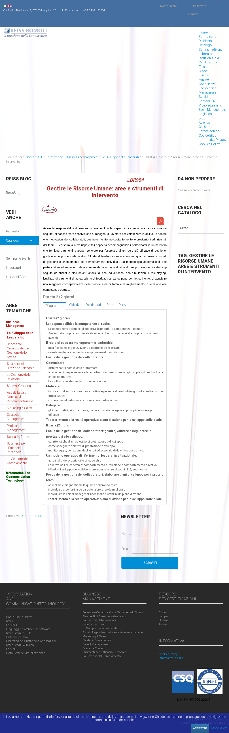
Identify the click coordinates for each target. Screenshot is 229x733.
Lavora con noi (209, 131)
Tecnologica (207, 88)
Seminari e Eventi (211, 49)
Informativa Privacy (212, 140)
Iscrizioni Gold (209, 58)
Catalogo (205, 45)
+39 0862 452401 (94, 10)
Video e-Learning (210, 105)
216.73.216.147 (32, 516)
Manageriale (207, 92)
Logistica (205, 114)
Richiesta (205, 41)
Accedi (224, 6)
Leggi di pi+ (219, 727)
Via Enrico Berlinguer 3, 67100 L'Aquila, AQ (30, 10)
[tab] (54, 306)
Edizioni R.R (207, 101)
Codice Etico (207, 135)
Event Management (212, 109)
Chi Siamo (206, 127)
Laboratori (206, 54)
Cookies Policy (209, 144)
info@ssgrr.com (70, 10)
